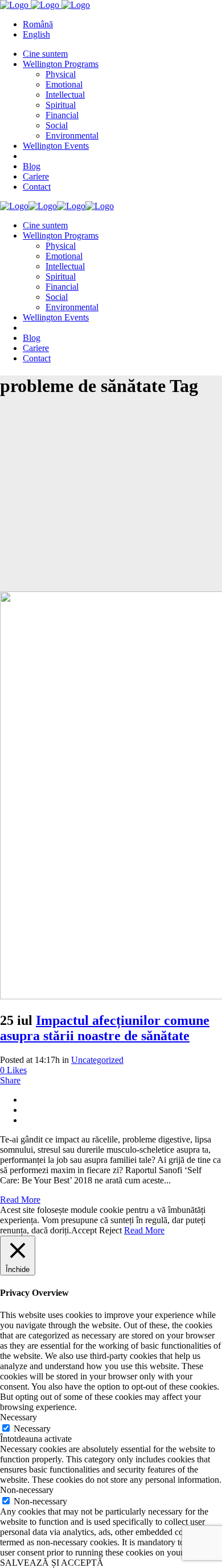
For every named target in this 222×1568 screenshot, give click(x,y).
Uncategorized (97, 1060)
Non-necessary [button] (27, 1490)
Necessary (32, 1428)
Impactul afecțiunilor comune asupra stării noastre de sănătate (104, 1028)
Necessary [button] (18, 1417)
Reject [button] (110, 1230)
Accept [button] (84, 1230)
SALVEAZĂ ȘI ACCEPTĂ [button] (52, 1562)
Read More (20, 1199)
